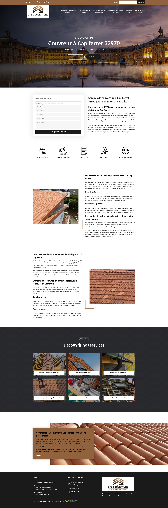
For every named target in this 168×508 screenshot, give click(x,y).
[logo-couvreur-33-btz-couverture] (38, 11)
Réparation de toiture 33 (139, 11)
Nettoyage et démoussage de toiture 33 (116, 11)
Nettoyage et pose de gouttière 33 (99, 11)
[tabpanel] (63, 443)
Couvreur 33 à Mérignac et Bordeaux (68, 11)
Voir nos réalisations (75, 57)
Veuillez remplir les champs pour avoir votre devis (49, 104)
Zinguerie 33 (129, 11)
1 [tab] (38, 455)
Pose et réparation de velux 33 (84, 11)
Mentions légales (58, 501)
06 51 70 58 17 (43, 2)
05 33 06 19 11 (30, 2)
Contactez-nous (94, 57)
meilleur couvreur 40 (121, 494)
